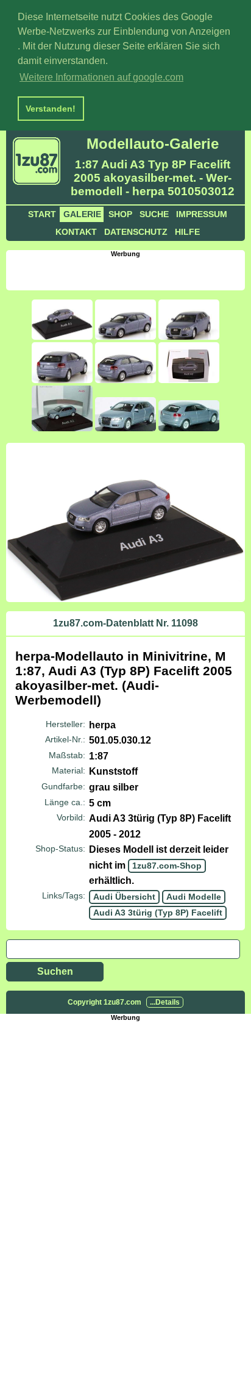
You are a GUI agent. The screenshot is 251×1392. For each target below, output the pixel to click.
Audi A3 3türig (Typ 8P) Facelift (157, 912)
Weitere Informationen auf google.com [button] (101, 77)
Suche (154, 214)
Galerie (82, 214)
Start (42, 214)
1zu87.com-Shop (167, 865)
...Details (165, 1002)
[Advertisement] (128, 272)
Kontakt (76, 232)
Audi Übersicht (124, 897)
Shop (120, 214)
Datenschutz (136, 232)
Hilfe (187, 232)
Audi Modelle (193, 897)
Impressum (201, 214)
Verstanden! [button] (51, 108)
